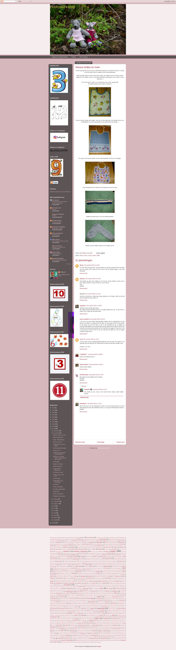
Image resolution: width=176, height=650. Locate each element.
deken (69, 558)
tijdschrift (71, 627)
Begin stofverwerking (58, 439)
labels (61, 586)
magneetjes (75, 590)
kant (123, 576)
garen (97, 564)
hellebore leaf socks (69, 571)
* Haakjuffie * (83, 354)
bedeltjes (99, 544)
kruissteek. (77, 585)
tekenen (67, 625)
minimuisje (73, 593)
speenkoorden (83, 620)
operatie (79, 601)
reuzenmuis (70, 611)
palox (72, 603)
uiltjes (62, 630)
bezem (59, 547)
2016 (53, 421)
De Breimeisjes (84, 374)
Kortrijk (99, 583)
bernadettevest (98, 545)
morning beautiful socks (90, 595)
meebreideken (114, 590)
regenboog (63, 611)
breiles (123, 551)
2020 (53, 412)
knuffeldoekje (58, 583)
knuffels (66, 583)
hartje (123, 570)
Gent (59, 566)
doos (93, 559)
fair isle (71, 563)
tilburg (80, 627)
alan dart (124, 539)
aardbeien (122, 537)
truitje (68, 628)
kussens (51, 586)
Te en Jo (53, 625)
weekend (120, 635)
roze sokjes (122, 611)
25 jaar (64, 537)
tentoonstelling (96, 625)
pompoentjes (61, 608)
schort (124, 613)
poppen (92, 608)
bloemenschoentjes (55, 549)
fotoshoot (80, 564)
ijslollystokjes (114, 573)
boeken (100, 549)
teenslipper (60, 625)
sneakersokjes (98, 617)
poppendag (100, 608)
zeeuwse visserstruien (81, 640)
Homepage (100, 442)
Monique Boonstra (62, 595)
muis (117, 595)
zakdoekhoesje (104, 638)
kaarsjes (58, 576)
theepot (66, 627)
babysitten (78, 542)
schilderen (98, 613)
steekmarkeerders (62, 622)
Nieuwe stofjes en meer (59, 435)
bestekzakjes (119, 545)
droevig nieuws (114, 559)
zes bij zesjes (90, 640)
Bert (105, 545)
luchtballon (69, 590)
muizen (57, 596)
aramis (68, 540)
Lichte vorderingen (58, 486)
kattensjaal (82, 578)
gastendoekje (108, 564)
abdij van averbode (71, 539)
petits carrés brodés (81, 605)
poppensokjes (62, 610)
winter (115, 637)
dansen (112, 556)
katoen (77, 578)
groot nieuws (81, 568)
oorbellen (57, 601)
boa (90, 549)
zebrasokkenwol (117, 638)
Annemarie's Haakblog (58, 227)
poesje (82, 606)
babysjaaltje (84, 542)
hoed (68, 573)
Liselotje (51, 590)
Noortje (94, 600)
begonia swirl (66, 545)
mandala (90, 590)
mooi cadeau (72, 595)
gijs (69, 566)
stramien (113, 622)
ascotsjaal (81, 540)
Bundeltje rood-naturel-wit (58, 247)
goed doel (92, 566)
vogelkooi (56, 635)
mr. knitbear (112, 595)
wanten (112, 635)
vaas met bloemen (80, 630)
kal (112, 576)
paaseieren (107, 601)
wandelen (101, 635)
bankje (64, 544)
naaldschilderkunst (116, 596)
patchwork (113, 603)
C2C (51, 554)
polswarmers (104, 606)
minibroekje (100, 591)
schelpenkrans (92, 613)
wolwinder (74, 638)
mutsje (90, 255)
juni (55, 508)
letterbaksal (70, 588)
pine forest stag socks (113, 605)
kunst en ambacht (111, 585)
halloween (56, 570)
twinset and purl (117, 628)
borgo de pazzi (94, 551)
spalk (51, 620)
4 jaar (69, 537)
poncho (68, 608)
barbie (69, 544)
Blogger (99, 646)
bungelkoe (118, 553)
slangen (119, 615)
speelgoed (62, 620)
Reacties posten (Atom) (104, 448)
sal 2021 (74, 613)
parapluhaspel (91, 603)
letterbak (63, 588)
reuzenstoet (77, 611)
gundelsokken (88, 568)
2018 (53, 417)
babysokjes (99, 542)
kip (119, 580)
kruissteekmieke (84, 585)
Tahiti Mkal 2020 (115, 623)
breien (81, 255)
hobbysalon (62, 573)
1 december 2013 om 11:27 (99, 389)
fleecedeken (64, 564)
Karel (72, 578)
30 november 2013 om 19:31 (93, 294)
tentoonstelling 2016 (106, 625)
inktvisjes (52, 574)
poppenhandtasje (121, 608)
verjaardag (72, 632)
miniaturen (93, 591)
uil (54, 630)
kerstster (92, 580)
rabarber (115, 610)
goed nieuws (99, 566)
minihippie (115, 591)
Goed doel (55, 484)
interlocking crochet (61, 574)
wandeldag (94, 635)
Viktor (51, 633)
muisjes (52, 596)
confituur (94, 556)
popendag (77, 608)
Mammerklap (83, 590)
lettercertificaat (78, 588)
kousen (85, 255)
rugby (51, 613)
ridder (83, 611)
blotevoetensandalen (79, 549)
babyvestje (114, 542)
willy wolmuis (97, 637)
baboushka (88, 540)
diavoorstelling (117, 558)
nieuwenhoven (63, 600)
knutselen (78, 583)
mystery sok (88, 596)
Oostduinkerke (65, 601)
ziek (106, 640)
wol (54, 638)
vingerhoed (61, 633)
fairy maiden (78, 563)
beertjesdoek (59, 545)
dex (100, 558)
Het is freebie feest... (57, 222)
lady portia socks (99, 586)
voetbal (115, 633)
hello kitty (77, 571)
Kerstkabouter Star (56, 253)
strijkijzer (58, 623)
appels (63, 540)
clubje (76, 556)
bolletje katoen (58, 551)
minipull (86, 593)
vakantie (93, 630)
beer (113, 544)
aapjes (117, 537)
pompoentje (53, 608)
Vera (51, 632)
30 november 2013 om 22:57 (91, 339)
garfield (102, 564)
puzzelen (102, 610)
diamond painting (106, 558)
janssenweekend (87, 574)
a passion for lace (100, 537)
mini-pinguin (86, 591)
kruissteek (67, 585)
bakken (51, 544)
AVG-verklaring (83, 57)
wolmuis (68, 638)
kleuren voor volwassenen (71, 581)
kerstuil (97, 580)
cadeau (60, 554)
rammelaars (52, 611)
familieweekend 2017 (111, 563)
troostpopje (62, 628)
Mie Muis (121, 590)
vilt (55, 633)
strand (118, 622)
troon (56, 628)
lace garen (67, 586)
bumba (103, 553)
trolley (123, 627)
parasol (97, 603)
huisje (92, 573)
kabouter (83, 576)
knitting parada (110, 581)
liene (101, 588)
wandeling (107, 635)
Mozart (106, 595)
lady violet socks (107, 586)
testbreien (115, 625)
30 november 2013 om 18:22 (91, 265)
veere (119, 630)
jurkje (122, 574)
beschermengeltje (111, 545)
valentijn (115, 630)
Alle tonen (69, 263)
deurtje (96, 558)
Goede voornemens (58, 493)
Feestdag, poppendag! (59, 489)
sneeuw (106, 617)
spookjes (100, 620)
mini (54, 591)
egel (93, 561)
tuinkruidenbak (83, 628)
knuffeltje (72, 583)
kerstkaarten (57, 580)
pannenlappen (78, 603)
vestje (107, 632)
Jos (118, 574)
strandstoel (123, 622)
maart (55, 515)
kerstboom (122, 578)
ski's (96, 615)
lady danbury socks (89, 586)
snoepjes (52, 618)
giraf (73, 566)
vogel (51, 635)
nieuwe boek (99, 598)
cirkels (64, 556)
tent (90, 625)
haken (124, 568)
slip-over (66, 617)
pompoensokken (120, 606)
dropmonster (122, 559)
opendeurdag (72, 601)
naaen (93, 596)
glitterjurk (86, 566)
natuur (124, 596)
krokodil (60, 585)
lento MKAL (56, 588)
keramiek (89, 578)
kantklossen (60, 578)
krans (55, 585)
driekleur (107, 559)
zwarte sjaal (96, 642)
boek (94, 549)
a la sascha (90, 537)
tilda (85, 627)
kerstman (70, 580)
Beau (79, 544)
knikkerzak (86, 581)
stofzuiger (103, 622)
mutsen (68, 596)
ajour (119, 539)
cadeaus (66, 554)
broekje (84, 553)
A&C (107, 537)
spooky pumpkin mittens (117, 620)
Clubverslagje (56, 478)
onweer (51, 601)
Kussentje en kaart (58, 472)
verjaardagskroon (80, 632)
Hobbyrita (87, 389)
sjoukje (92, 615)
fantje (119, 563)
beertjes (52, 545)
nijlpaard (83, 600)
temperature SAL (83, 625)
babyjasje (52, 542)
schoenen (104, 613)
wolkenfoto (60, 638)
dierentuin (59, 559)
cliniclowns (70, 556)
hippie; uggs (118, 571)
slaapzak (101, 615)
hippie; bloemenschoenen (108, 571)
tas (121, 623)
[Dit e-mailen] (97, 253)
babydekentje (120, 540)
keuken (106, 580)
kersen (99, 578)
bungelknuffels (110, 553)
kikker (116, 580)
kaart (63, 576)
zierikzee (117, 640)
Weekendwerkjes (57, 466)
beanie (74, 544)
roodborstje (110, 611)
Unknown (82, 278)
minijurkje (52, 593)
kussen (123, 585)
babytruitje (107, 542)
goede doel (106, 566)
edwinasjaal (72, 561)
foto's (75, 564)
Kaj (109, 576)
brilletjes (64, 553)
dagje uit (107, 556)
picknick (88, 605)
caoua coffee (91, 554)
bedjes (104, 544)
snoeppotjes (76, 618)
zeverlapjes (101, 640)
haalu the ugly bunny (97, 568)
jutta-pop (52, 576)
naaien (94, 255)
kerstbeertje (115, 578)
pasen (106, 603)
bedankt (94, 544)
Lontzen (63, 590)
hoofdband (80, 573)
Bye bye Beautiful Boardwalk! (59, 260)
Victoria (112, 632)
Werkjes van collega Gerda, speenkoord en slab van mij (59, 458)
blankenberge (98, 547)
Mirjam (82, 265)
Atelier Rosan (56, 239)
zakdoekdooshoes (93, 638)
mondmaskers (53, 595)
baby (93, 540)
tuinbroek (77, 628)
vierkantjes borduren (120, 632)
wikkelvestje (82, 637)
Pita (64, 606)
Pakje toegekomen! (58, 437)
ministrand (98, 593)
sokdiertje (90, 618)
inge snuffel (121, 573)
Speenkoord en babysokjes (57, 469)
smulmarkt (80, 617)
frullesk (93, 564)
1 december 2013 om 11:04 (96, 374)
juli (54, 506)
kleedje (52, 581)
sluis (71, 617)
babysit (72, 542)
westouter (57, 637)
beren (85, 545)
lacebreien (80, 586)
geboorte (119, 564)
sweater (97, 623)
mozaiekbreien (100, 595)
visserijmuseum (68, 633)
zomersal (63, 642)
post (87, 610)
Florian (70, 564)
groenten (73, 568)
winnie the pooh (107, 637)
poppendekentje (112, 608)
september (56, 501)
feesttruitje (52, 564)
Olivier (111, 600)
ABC (64, 539)
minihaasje (107, 591)
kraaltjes (111, 583)
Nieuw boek (56, 491)
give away (78, 566)
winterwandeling (121, 637)
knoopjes (117, 581)
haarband (106, 568)
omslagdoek (121, 600)
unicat (72, 630)
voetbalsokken (121, 633)
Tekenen (54, 215)
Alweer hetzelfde (57, 442)
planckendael (70, 606)
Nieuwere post (80, 442)
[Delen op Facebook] (102, 253)
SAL (68, 613)
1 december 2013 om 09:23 (95, 364)
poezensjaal (88, 606)
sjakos (87, 615)
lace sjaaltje (73, 586)
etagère (60, 563)
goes (113, 566)
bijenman (65, 547)
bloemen (122, 547)
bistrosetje (85, 547)
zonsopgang (85, 642)
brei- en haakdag (104, 551)
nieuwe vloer (123, 598)
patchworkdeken (53, 605)
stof (90, 622)
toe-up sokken (92, 627)
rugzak (55, 613)
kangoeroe (117, 576)
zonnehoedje (69, 642)
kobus (89, 583)
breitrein (59, 553)
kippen (123, 580)
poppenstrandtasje (71, 610)
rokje (94, 611)
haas (112, 568)
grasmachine (59, 568)
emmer (99, 561)
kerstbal (109, 578)
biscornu (72, 547)
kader (105, 576)
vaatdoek (88, 630)
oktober (56, 499)
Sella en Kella (54, 615)
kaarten (66, 576)
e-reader (66, 561)
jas (101, 574)
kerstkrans (64, 580)
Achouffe (78, 539)
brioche (69, 553)
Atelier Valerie (56, 252)
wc (116, 635)
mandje (95, 590)
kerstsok (87, 580)
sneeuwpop (121, 617)
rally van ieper (121, 610)
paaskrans (114, 601)
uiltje (58, 630)
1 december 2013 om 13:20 (94, 403)
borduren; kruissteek (80, 551)
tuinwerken (91, 628)
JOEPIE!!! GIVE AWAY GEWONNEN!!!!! (59, 453)
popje (82, 608)
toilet (102, 627)
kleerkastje (58, 581)
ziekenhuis (111, 640)
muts (62, 597)
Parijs (102, 603)
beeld (109, 544)
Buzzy (123, 553)
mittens (116, 593)
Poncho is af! (56, 450)
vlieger (99, 633)
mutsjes (77, 596)
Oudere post (120, 442)
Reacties (84, 386)
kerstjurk (51, 580)
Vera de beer (57, 632)
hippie (98, 571)
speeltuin (68, 620)
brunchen (98, 553)
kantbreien (52, 578)
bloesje (70, 549)
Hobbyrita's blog (62, 7)
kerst (104, 578)
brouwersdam (91, 553)
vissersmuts (76, 633)
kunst (105, 585)
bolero (51, 551)
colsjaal (83, 556)
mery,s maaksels (84, 319)
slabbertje (108, 615)
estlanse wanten (53, 563)
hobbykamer (55, 573)
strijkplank (63, 623)
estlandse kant (120, 561)
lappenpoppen (116, 586)
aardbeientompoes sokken (55, 539)
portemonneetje (80, 610)
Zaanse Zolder (84, 364)
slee (124, 615)
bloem (115, 547)
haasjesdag (117, 568)
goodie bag (118, 566)
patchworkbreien (121, 603)
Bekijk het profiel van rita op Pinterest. (60, 191)
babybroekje (112, 540)
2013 (53, 428)
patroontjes (61, 605)
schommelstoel (119, 613)
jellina (115, 574)
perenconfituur (72, 605)
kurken (118, 585)
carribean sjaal (115, 554)
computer (89, 556)
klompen (80, 581)
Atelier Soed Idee (57, 246)
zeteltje (95, 640)
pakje (68, 603)
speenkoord (75, 620)
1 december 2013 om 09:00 (95, 354)
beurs (54, 547)
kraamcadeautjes (118, 583)
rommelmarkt (101, 612)
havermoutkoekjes (59, 571)
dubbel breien (58, 561)
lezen (93, 588)
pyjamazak (109, 610)
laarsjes (56, 586)
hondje (73, 573)
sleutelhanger (53, 617)
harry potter (112, 570)
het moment (88, 571)
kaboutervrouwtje (99, 576)
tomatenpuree (113, 627)
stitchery (79, 622)
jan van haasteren (74, 574)
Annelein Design (56, 220)
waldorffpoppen (86, 635)
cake (85, 554)
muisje (122, 595)
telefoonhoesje (74, 625)
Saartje (63, 613)
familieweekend (90, 563)
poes (76, 607)
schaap (79, 613)
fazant (123, 563)
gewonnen (64, 566)
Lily (111, 588)
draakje (102, 559)
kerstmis (76, 580)
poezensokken (96, 606)
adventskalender (94, 539)
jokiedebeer (83, 403)
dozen (97, 559)
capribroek (98, 554)
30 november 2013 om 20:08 (94, 305)
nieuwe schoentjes (115, 598)
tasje (125, 623)
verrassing (95, 632)
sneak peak (90, 617)
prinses (91, 610)
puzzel (96, 610)
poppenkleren (55, 610)
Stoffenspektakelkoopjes (59, 448)
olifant (106, 600)
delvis (91, 558)
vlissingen (109, 633)
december (56, 430)
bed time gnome (86, 544)
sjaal (82, 615)
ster (69, 622)
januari (55, 520)
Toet (98, 627)
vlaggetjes (82, 633)
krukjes (100, 585)
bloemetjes (64, 549)
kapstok (67, 578)
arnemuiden (74, 540)
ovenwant (101, 601)
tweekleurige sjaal (107, 628)
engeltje (113, 561)
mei (55, 510)
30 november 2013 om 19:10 (93, 278)
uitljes (67, 630)
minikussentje (66, 593)
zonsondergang (77, 642)
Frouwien (86, 564)
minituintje (110, 593)
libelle (97, 588)
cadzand (80, 554)
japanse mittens (96, 574)
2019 (53, 414)
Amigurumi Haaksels (58, 214)
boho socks (122, 549)
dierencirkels (52, 559)
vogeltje (61, 635)
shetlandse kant (68, 615)
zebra (111, 638)
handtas (87, 570)
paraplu (85, 603)
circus (60, 556)
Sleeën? (54, 209)
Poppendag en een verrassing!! (58, 481)
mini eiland (59, 591)
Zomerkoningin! (56, 234)
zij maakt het (55, 642)
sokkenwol (106, 618)
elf (95, 561)
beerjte (116, 544)
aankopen (112, 537)
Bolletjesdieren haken (57, 228)
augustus (56, 503)
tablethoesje (107, 623)
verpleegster (88, 632)
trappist (119, 627)
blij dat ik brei (107, 547)
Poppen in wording (58, 464)
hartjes (51, 571)
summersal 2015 (90, 623)
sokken (96, 618)
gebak (114, 564)
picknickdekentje (95, 605)
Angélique (83, 305)
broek (79, 553)
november (56, 433)
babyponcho (66, 542)
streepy (52, 623)
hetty (94, 571)
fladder (57, 564)
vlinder (104, 633)
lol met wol (57, 590)
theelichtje (52, 627)
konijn (93, 583)
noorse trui (89, 600)
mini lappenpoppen (69, 591)
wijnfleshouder (75, 637)
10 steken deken (53, 537)
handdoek (63, 570)
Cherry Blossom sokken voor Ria (60, 241)
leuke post (86, 588)
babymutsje (59, 542)
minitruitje (104, 593)
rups (59, 613)
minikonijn (58, 593)
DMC (85, 559)
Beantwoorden (83, 273)
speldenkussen (92, 620)
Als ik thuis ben (56, 208)
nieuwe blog (90, 598)
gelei (124, 564)
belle (73, 545)
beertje (122, 544)
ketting (102, 580)
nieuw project (81, 598)
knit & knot (92, 581)
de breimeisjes (119, 556)
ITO (67, 574)
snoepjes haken (67, 618)
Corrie (81, 339)
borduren (66, 551)
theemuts (60, 627)
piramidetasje (58, 606)
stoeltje (85, 622)
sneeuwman (113, 617)
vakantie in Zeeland (102, 630)
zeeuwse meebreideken (67, 640)
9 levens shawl (75, 537)
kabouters (90, 576)
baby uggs (98, 540)
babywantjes (121, 542)
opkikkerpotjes (92, 601)
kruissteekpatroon (93, 585)
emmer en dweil (106, 561)
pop (73, 608)
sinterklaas (76, 615)
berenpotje (90, 545)
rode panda (88, 611)
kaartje (71, 576)
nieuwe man (106, 598)
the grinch (122, 625)
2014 (53, 426)
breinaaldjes (52, 553)
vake (110, 630)
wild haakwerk (89, 637)
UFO (124, 628)
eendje (77, 561)
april (55, 513)
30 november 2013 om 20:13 (97, 319)
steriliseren (74, 622)
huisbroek (87, 573)
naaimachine (107, 596)
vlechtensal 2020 (92, 633)
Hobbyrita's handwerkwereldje (60, 57)
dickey (123, 558)
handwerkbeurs (94, 570)
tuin (72, 628)
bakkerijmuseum (58, 544)
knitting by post (101, 581)
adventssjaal (102, 539)
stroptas (73, 623)
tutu (100, 628)
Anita (58, 540)
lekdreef (123, 586)
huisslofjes (98, 573)
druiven (51, 561)
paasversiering (121, 601)
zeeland (51, 640)
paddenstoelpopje (61, 603)
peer (66, 605)
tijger (76, 627)
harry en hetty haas (104, 570)
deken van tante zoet (78, 558)
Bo (87, 549)
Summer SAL (80, 623)
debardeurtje (63, 558)
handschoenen (79, 570)
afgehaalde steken (113, 539)
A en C (82, 537)
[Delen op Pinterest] (104, 253)
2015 (53, 424)
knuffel (51, 583)
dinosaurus (69, 559)
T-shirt (102, 623)
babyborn (105, 540)
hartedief (118, 570)
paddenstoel (52, 603)
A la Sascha (55, 200)
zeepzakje (57, 640)
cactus (55, 554)
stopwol (108, 622)
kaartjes (77, 576)
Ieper (104, 573)
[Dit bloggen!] (99, 253)
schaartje (85, 613)
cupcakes (101, 556)
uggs (51, 630)
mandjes (100, 590)
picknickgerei (103, 605)
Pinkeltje (121, 605)
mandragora (106, 590)
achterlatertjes (86, 539)
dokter (89, 559)
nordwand (100, 600)
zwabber (91, 642)
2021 (53, 410)
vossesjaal (79, 635)
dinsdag (75, 559)
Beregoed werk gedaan (59, 496)
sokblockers (84, 618)
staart (56, 622)
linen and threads (119, 588)
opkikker (84, 601)
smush (85, 617)
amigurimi (53, 540)
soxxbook (123, 618)
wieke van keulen (65, 637)
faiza (83, 563)
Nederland (54, 598)
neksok (66, 598)
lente (51, 588)
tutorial (96, 628)
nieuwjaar (70, 600)
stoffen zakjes (96, 622)
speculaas (56, 620)
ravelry (58, 611)
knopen (123, 581)
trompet (51, 628)
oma (115, 600)
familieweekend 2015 (100, 563)
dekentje (87, 558)
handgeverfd (70, 570)
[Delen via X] (100, 253)
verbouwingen (65, 632)
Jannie (80, 574)
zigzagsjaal (123, 640)
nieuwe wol (54, 600)
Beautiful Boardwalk (57, 258)
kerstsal (82, 580)
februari (56, 517)
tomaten (106, 627)
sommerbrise (115, 618)
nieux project (76, 600)
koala (84, 583)
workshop (80, 638)
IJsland (108, 573)
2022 (53, 407)
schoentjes (111, 613)
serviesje (61, 615)
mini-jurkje (79, 591)
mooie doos (80, 595)
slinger (61, 617)
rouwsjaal (116, 611)
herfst (83, 571)
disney (81, 559)
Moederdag (122, 593)
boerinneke (115, 549)
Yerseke (85, 638)
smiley (74, 617)
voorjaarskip (68, 635)
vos (73, 635)
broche (74, 553)
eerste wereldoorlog (85, 561)
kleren (63, 581)
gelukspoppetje (53, 566)
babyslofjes (91, 542)
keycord (111, 580)
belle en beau (79, 545)
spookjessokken (107, 620)
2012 (53, 523)
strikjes (68, 623)
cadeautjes (73, 554)
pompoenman (112, 606)
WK (50, 638)
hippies (124, 571)
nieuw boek (73, 598)
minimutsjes (80, 593)
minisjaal (92, 593)
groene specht (66, 568)
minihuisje (122, 591)
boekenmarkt (107, 549)
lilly (108, 588)
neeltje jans (61, 598)
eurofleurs (66, 563)
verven (102, 632)
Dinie (64, 559)
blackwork (91, 547)
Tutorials (73, 57)
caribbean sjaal (105, 554)
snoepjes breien (59, 618)
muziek (82, 596)
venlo (123, 630)
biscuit (79, 547)
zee (124, 638)
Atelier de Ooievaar (57, 233)
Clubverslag (56, 461)
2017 (53, 419)
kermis (95, 578)
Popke (87, 608)
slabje (98, 255)
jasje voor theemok (108, 574)
